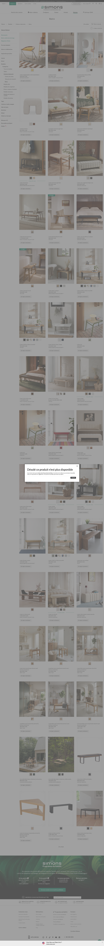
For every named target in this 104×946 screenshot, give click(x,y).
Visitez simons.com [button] (50, 944)
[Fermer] (77, 466)
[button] (72, 478)
